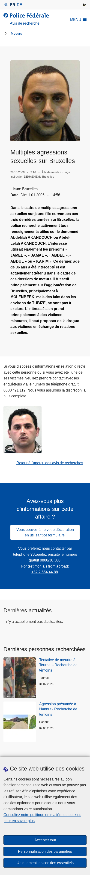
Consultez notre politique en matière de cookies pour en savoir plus (42, 818)
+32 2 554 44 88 (44, 572)
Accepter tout (45, 840)
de (19, 5)
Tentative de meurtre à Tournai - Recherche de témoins (58, 665)
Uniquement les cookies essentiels (45, 863)
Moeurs (16, 33)
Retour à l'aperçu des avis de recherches (49, 463)
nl (5, 5)
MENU (75, 20)
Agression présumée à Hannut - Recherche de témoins (58, 709)
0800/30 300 (50, 560)
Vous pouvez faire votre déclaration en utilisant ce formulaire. (45, 532)
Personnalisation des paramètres (45, 851)
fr (12, 5)
